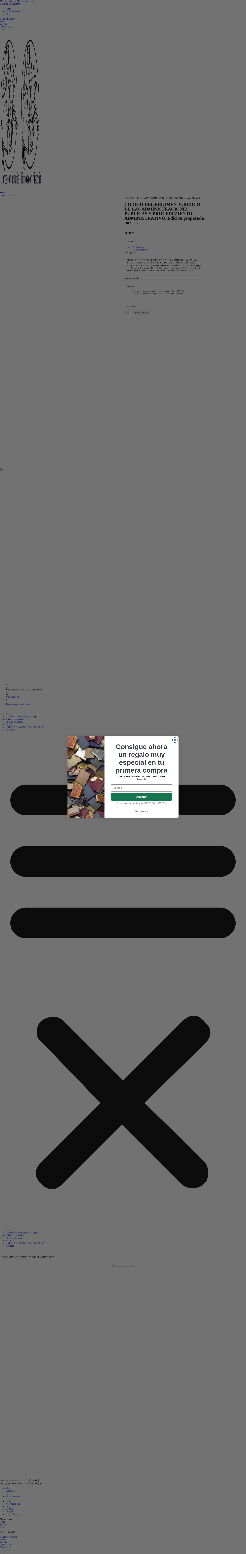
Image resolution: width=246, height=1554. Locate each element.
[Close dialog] (174, 740)
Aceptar (141, 796)
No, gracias (141, 811)
